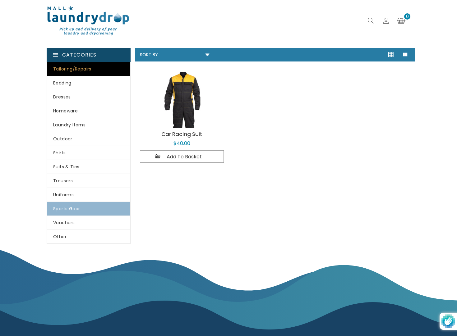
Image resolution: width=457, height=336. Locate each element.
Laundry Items (69, 125)
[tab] (404, 55)
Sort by (149, 55)
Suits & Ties (66, 167)
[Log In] (386, 22)
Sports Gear (66, 209)
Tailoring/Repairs (72, 69)
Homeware (65, 111)
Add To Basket (184, 156)
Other (60, 237)
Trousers (63, 181)
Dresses (62, 97)
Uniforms (63, 195)
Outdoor (62, 139)
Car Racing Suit (181, 134)
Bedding (62, 83)
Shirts (59, 153)
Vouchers (64, 223)
